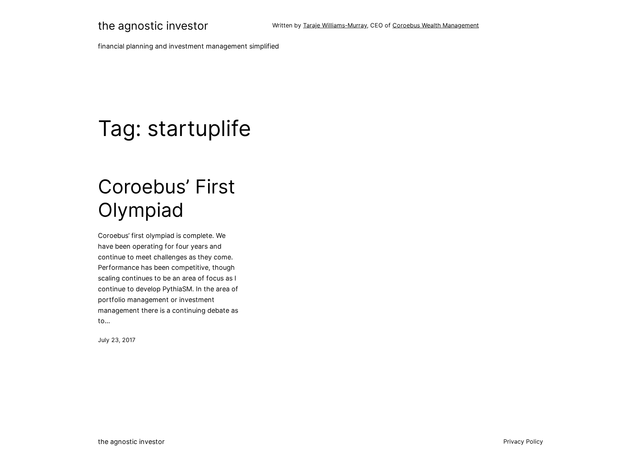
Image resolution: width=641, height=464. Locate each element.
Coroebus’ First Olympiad (166, 198)
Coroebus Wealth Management (435, 25)
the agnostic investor (153, 25)
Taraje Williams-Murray (335, 25)
